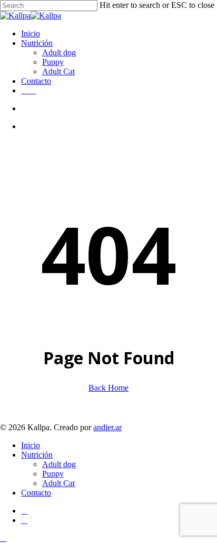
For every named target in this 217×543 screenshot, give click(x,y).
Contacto (36, 492)
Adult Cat (58, 483)
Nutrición (37, 454)
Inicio (30, 445)
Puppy (53, 473)
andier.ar (107, 427)
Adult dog (59, 464)
